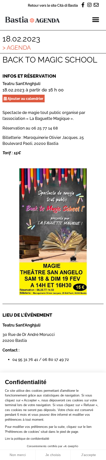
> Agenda (16, 47)
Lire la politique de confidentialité (27, 438)
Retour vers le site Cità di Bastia (53, 5)
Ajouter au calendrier (25, 98)
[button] (95, 19)
